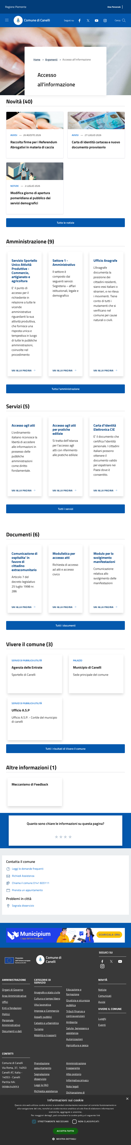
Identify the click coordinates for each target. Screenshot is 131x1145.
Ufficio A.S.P (21, 710)
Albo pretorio (73, 1074)
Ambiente (71, 1022)
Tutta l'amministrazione (65, 389)
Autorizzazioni (74, 1039)
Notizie (14, 186)
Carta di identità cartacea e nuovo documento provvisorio (96, 144)
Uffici (5, 1002)
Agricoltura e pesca (77, 1045)
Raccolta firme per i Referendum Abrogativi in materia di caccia (33, 144)
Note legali (72, 1086)
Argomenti (51, 59)
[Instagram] (103, 20)
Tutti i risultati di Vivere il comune (65, 749)
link (98, 1115)
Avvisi (13, 135)
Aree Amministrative (14, 996)
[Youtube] (95, 20)
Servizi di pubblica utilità (27, 660)
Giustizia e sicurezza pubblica (78, 1002)
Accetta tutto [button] (65, 1131)
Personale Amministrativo (11, 1022)
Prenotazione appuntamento (42, 1065)
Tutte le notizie (65, 223)
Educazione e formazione (73, 991)
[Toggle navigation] (7, 20)
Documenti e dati (12, 1031)
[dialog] (65, 1120)
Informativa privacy (77, 1080)
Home (36, 59)
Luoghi (102, 1019)
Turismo (38, 1029)
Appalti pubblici (43, 1017)
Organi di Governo (12, 990)
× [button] (127, 1099)
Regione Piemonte (15, 7)
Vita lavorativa (42, 1005)
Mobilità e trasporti (45, 1035)
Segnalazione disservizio (41, 1076)
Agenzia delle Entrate (27, 667)
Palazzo (77, 660)
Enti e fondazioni (11, 1008)
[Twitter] (86, 20)
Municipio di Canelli (87, 667)
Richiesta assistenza (46, 1091)
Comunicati (104, 996)
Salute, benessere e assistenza (77, 1030)
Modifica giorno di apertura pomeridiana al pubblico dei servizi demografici (30, 198)
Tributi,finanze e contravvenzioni (75, 1013)
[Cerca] (124, 20)
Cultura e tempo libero (47, 998)
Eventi (102, 1025)
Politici (6, 1014)
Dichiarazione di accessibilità (75, 1094)
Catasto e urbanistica (46, 1023)
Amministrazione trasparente (76, 1065)
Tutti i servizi (65, 509)
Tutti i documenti (66, 625)
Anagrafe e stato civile (47, 992)
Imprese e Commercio (46, 1011)
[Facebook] (78, 20)
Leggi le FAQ (41, 1085)
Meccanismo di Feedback (30, 784)
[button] (65, 1139)
